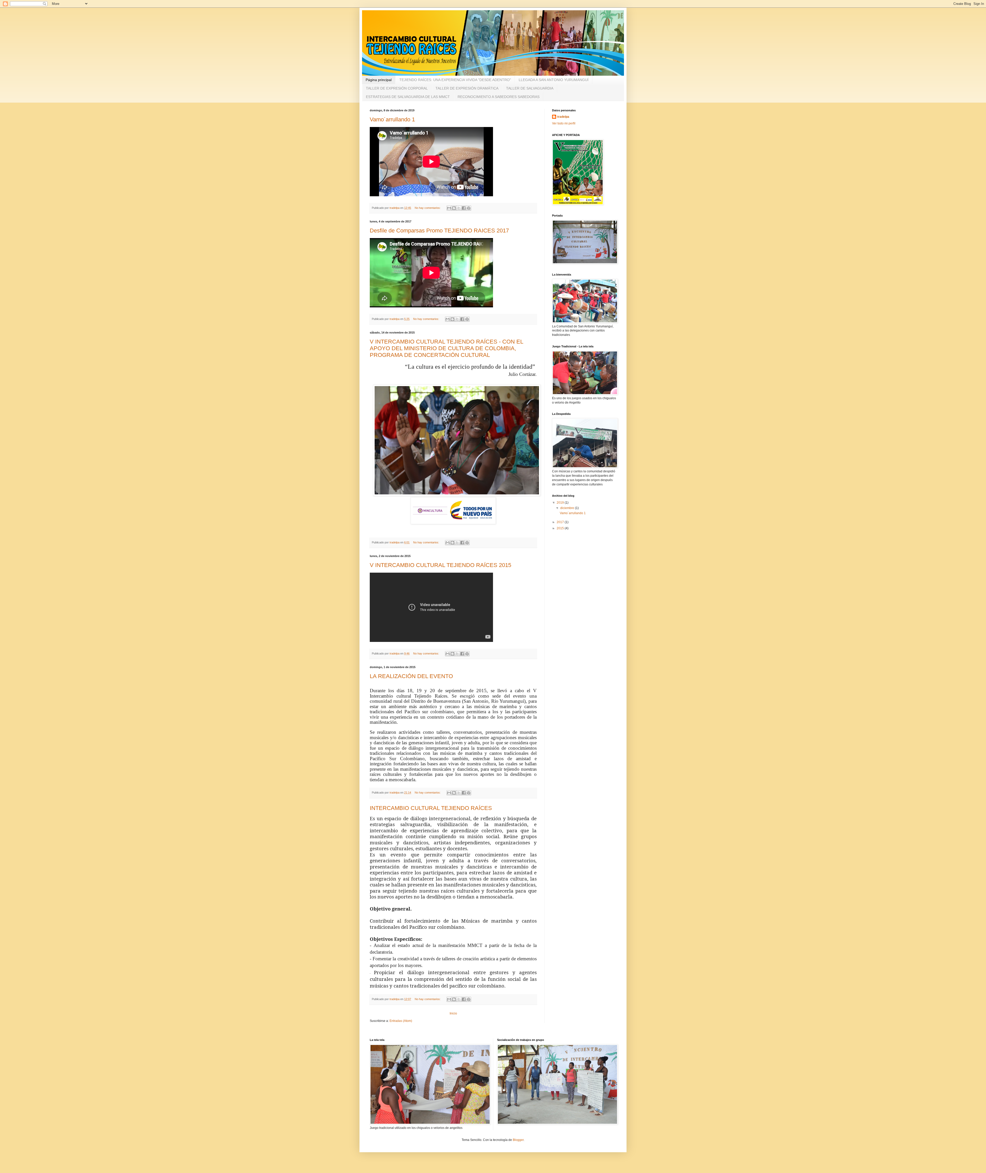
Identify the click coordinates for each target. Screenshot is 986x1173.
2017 (561, 522)
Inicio (453, 1013)
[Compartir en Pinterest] (468, 208)
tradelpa (563, 117)
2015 (561, 528)
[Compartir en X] (458, 208)
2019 (561, 502)
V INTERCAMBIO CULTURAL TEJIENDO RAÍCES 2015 (440, 565)
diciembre (567, 508)
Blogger (518, 1140)
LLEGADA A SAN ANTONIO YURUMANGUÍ (554, 80)
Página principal (379, 80)
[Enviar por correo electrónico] (449, 208)
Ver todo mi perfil (563, 123)
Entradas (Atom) (401, 1021)
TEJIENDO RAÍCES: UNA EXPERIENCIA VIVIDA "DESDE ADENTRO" (455, 80)
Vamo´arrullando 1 (392, 119)
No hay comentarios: (428, 207)
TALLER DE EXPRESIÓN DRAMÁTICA (466, 88)
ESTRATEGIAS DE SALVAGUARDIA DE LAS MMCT (408, 97)
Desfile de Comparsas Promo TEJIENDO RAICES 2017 (439, 230)
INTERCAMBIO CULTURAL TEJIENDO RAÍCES (431, 808)
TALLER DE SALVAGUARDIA (529, 88)
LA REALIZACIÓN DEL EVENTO (411, 676)
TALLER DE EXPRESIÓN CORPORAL (397, 88)
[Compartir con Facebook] (463, 208)
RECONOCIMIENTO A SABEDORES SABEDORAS (498, 97)
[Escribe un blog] (454, 208)
